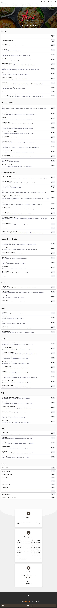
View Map (28, 577)
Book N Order (26, 601)
